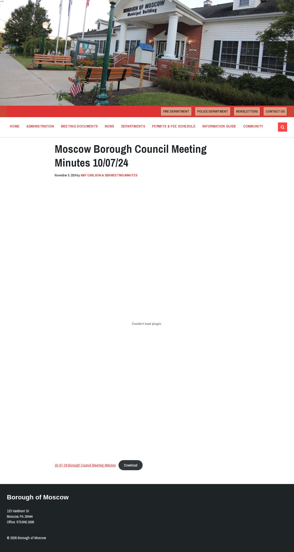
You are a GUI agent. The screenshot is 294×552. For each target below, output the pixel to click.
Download (130, 465)
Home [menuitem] (15, 126)
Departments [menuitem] (133, 126)
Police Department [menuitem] (212, 111)
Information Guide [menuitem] (219, 126)
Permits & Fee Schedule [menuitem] (173, 126)
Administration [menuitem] (40, 126)
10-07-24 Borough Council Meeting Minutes (85, 465)
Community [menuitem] (253, 126)
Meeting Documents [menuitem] (79, 126)
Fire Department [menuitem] (176, 111)
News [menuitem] (109, 126)
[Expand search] (282, 127)
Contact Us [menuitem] (275, 111)
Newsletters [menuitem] (247, 111)
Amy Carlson (91, 175)
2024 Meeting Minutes (121, 175)
